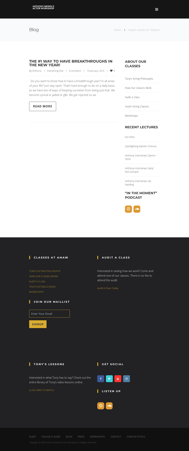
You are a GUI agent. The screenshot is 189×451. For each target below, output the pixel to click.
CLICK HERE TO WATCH (41, 390)
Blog (69, 436)
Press (81, 436)
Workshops (131, 115)
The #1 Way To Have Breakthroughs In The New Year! (70, 63)
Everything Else (55, 70)
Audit (32, 436)
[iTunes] (128, 209)
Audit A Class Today (107, 288)
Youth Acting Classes (137, 106)
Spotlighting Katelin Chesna (140, 146)
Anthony (37, 70)
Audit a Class (132, 97)
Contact (115, 436)
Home (117, 30)
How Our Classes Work (138, 88)
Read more (42, 106)
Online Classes (51, 436)
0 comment (75, 70)
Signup (38, 324)
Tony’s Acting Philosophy (139, 78)
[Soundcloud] (136, 209)
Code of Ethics (136, 436)
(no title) (130, 137)
